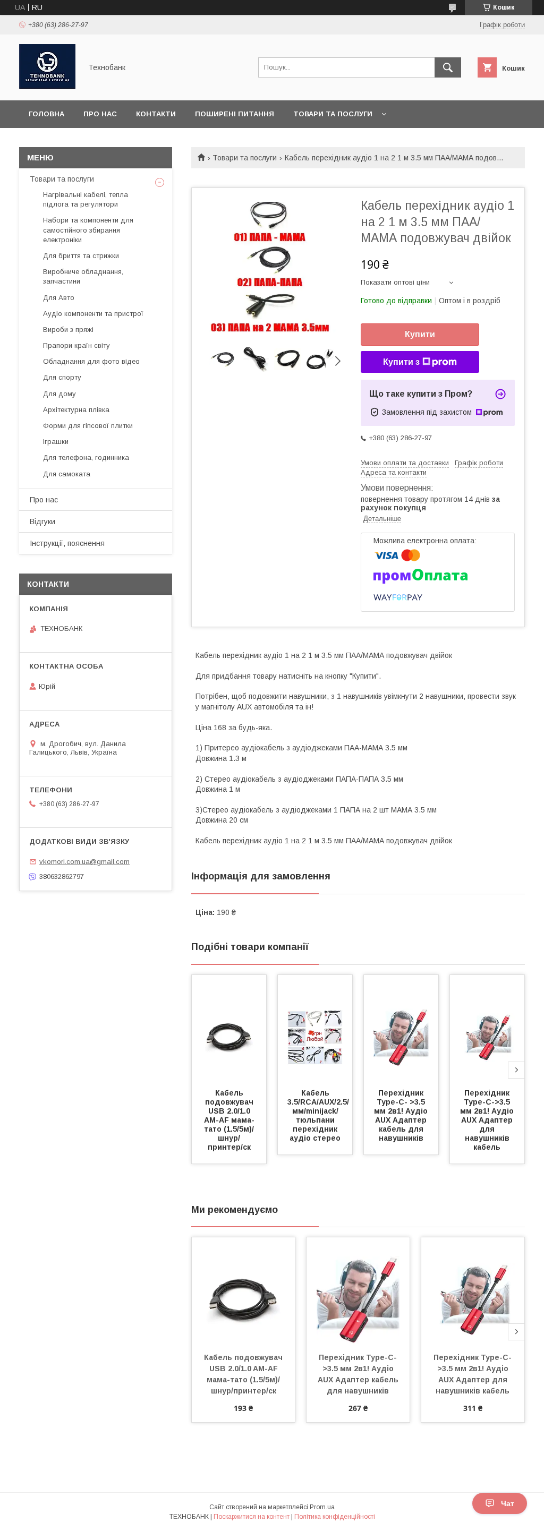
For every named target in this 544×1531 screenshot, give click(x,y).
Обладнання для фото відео (91, 361)
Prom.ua (322, 1507)
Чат (507, 1503)
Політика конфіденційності (334, 1516)
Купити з (401, 361)
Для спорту (62, 377)
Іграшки (56, 442)
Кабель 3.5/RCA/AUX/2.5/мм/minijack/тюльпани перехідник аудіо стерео (318, 1115)
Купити (420, 334)
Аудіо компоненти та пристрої (93, 314)
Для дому (59, 394)
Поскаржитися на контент (252, 1516)
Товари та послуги (332, 114)
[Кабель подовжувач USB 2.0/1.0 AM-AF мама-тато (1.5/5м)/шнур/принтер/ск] (229, 1028)
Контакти (156, 114)
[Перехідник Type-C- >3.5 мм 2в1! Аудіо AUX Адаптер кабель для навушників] (401, 1028)
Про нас (100, 114)
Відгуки (42, 521)
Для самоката (66, 474)
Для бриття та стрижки (81, 256)
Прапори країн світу (76, 345)
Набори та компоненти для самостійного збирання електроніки (88, 229)
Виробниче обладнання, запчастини (83, 276)
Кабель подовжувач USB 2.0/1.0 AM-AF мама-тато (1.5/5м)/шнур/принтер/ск (230, 1120)
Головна (46, 114)
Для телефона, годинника (86, 457)
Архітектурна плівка (76, 410)
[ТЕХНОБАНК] (47, 86)
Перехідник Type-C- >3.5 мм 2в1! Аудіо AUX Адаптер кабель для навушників (402, 1115)
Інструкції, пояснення (67, 543)
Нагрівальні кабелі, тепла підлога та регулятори (85, 199)
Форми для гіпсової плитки (88, 426)
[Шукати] (448, 67)
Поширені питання (234, 114)
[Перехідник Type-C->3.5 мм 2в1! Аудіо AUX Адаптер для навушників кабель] (487, 1028)
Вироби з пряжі (68, 329)
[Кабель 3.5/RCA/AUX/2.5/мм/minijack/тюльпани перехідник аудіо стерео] (315, 1028)
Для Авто (58, 298)
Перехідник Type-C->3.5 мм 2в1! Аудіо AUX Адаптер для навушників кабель (488, 1120)
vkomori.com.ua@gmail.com (84, 862)
